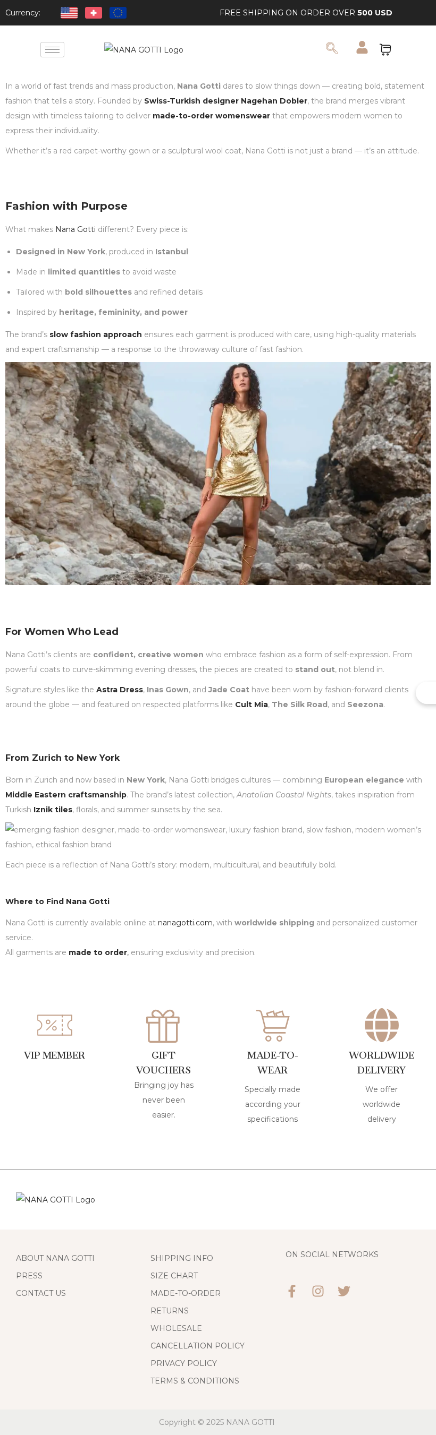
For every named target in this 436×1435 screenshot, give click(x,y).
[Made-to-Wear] (272, 1025)
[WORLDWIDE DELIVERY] (381, 1025)
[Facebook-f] (292, 1291)
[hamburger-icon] (52, 49)
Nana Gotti (75, 229)
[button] (331, 49)
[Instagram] (318, 1291)
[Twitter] (344, 1291)
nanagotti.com (185, 922)
